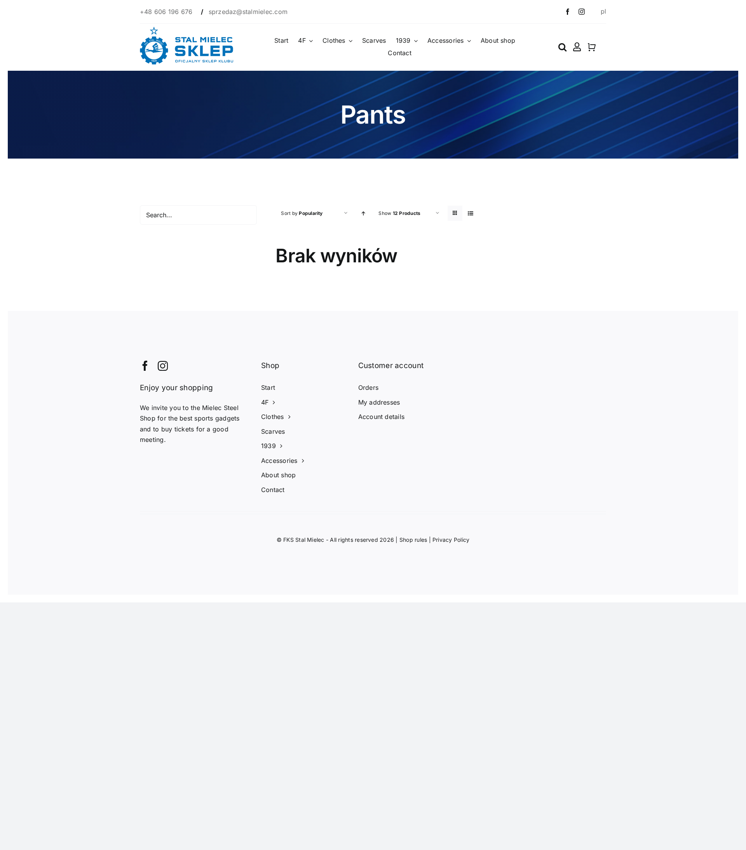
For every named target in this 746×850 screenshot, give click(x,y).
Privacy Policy (450, 539)
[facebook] (568, 12)
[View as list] (470, 213)
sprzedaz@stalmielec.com (248, 12)
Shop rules (413, 539)
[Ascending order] (363, 213)
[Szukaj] (562, 47)
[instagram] (582, 12)
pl (603, 11)
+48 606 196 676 (167, 12)
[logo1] (186, 30)
